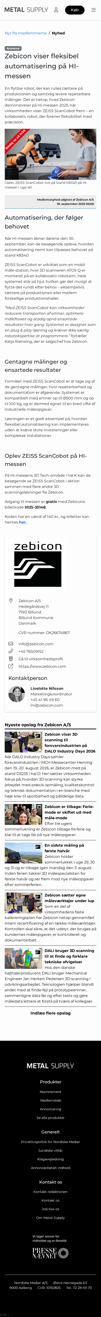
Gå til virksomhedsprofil (41, 659)
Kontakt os (50, 1200)
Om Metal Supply (50, 1218)
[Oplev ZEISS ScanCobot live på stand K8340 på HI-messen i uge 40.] (50, 154)
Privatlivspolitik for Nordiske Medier (50, 1142)
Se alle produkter (51, 1118)
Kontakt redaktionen (50, 1192)
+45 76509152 (31, 651)
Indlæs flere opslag (51, 1013)
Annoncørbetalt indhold (50, 1168)
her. (23, 522)
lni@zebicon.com (47, 705)
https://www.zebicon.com (42, 666)
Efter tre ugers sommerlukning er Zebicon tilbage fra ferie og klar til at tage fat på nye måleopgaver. (49, 820)
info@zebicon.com (36, 644)
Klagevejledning (50, 1159)
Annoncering (50, 1109)
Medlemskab (50, 1100)
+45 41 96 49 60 (45, 699)
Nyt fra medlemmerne (26, 33)
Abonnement (50, 1092)
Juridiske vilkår (50, 1150)
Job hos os (50, 1209)
